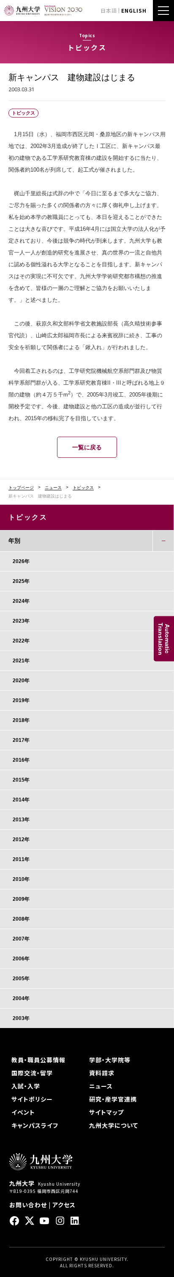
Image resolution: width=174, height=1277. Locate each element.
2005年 (21, 979)
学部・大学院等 (109, 1060)
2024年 (21, 601)
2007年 (21, 939)
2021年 (21, 661)
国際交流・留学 (32, 1073)
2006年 (21, 959)
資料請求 (101, 1073)
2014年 (21, 800)
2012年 (21, 839)
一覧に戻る (87, 447)
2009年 (21, 899)
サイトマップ (106, 1112)
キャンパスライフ (34, 1125)
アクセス (64, 1204)
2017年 (21, 740)
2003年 (21, 1018)
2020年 (21, 681)
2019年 (21, 700)
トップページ (21, 488)
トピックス (83, 488)
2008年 (21, 919)
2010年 (21, 879)
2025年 (21, 581)
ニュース (53, 488)
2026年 (21, 561)
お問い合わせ (28, 1204)
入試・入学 (25, 1086)
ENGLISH (134, 10)
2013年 (21, 820)
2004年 (21, 998)
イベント (23, 1112)
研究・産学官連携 (113, 1099)
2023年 (21, 621)
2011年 (21, 859)
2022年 (21, 641)
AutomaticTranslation (164, 638)
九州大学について (113, 1125)
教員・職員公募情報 (38, 1060)
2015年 (21, 780)
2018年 (21, 720)
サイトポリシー (32, 1099)
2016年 (21, 760)
